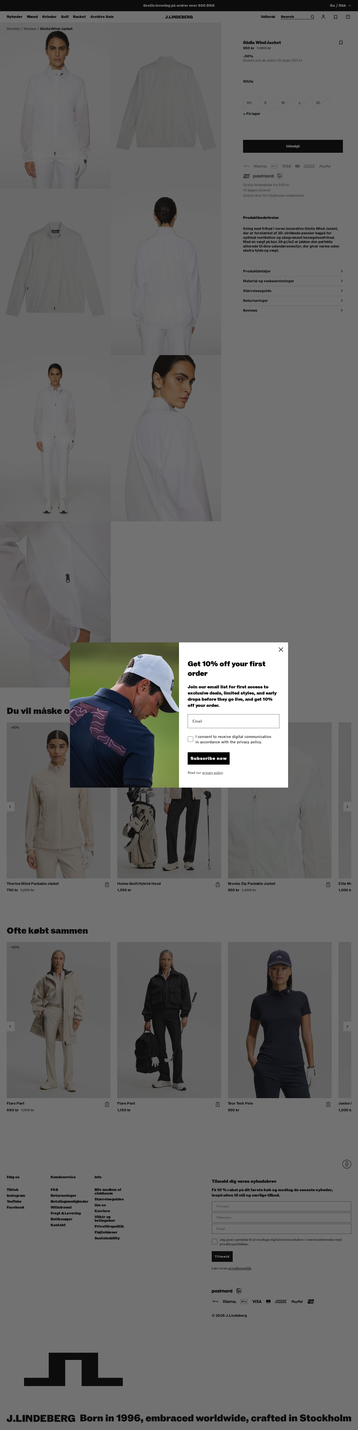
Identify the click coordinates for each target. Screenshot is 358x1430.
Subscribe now (208, 758)
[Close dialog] (281, 649)
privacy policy (212, 772)
